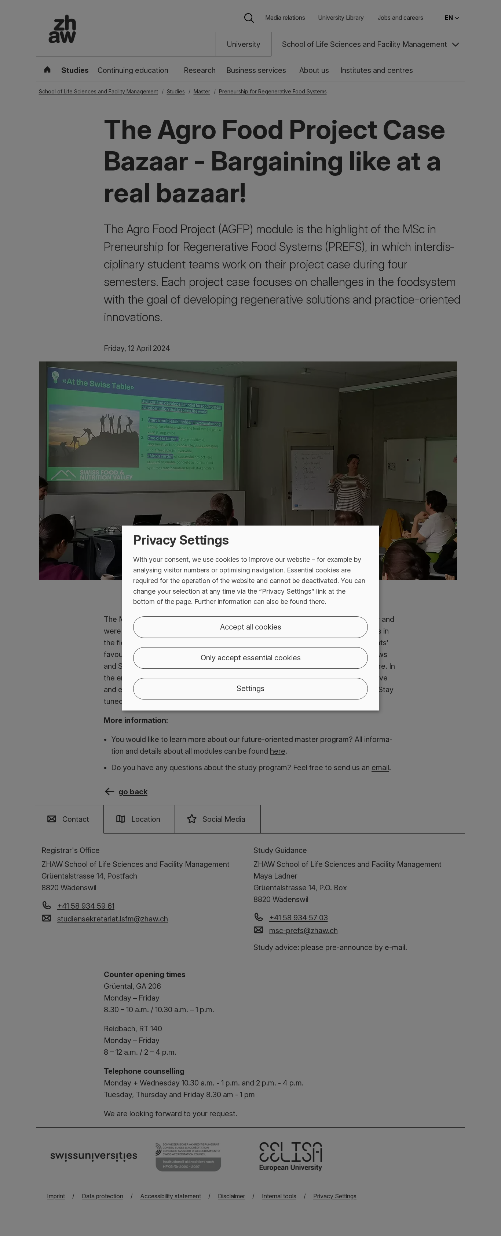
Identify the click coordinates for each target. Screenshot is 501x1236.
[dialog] (250, 618)
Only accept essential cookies (251, 657)
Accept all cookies (250, 627)
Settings (250, 688)
